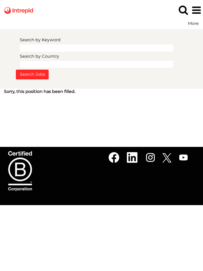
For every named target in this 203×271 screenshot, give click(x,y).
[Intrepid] (16, 10)
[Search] (183, 10)
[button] (196, 10)
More (193, 23)
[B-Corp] (20, 171)
